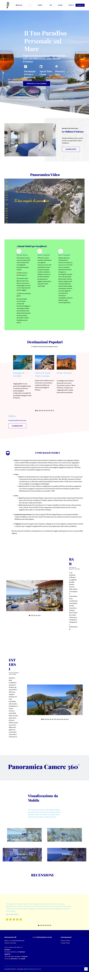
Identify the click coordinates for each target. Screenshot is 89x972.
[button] (44, 201)
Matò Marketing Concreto (33, 969)
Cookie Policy (65, 943)
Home (29, 5)
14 (64, 719)
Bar (51, 5)
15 (66, 719)
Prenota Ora (80, 5)
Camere (40, 5)
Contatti (71, 5)
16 (68, 719)
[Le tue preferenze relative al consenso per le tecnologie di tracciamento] (86, 969)
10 (51, 410)
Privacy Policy (65, 940)
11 (53, 410)
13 (62, 719)
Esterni (60, 5)
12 (61, 719)
